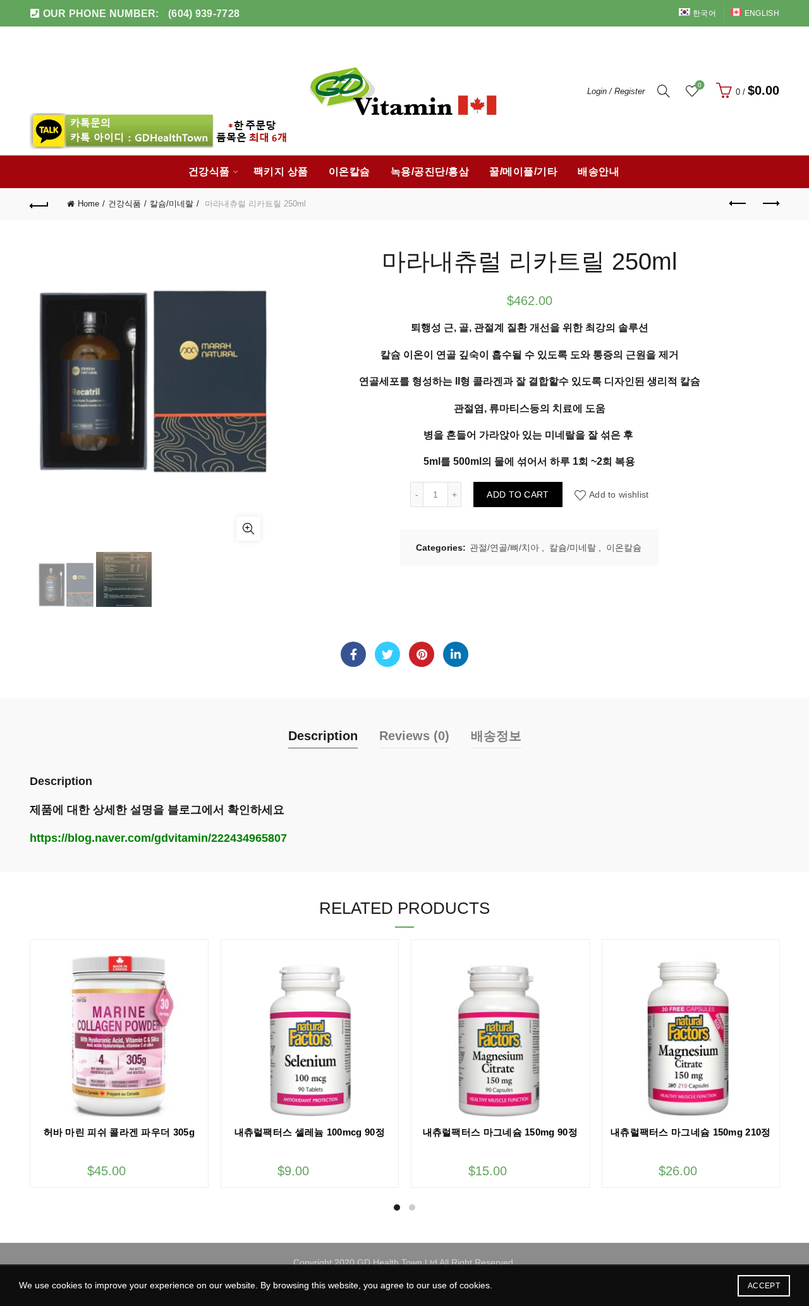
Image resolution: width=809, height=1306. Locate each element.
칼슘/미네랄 (171, 203)
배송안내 (598, 171)
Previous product (738, 204)
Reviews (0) (414, 736)
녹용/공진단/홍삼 (430, 171)
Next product (770, 204)
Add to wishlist (619, 494)
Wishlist (700, 84)
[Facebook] (353, 654)
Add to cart (518, 494)
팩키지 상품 (280, 171)
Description (323, 736)
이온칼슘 (349, 171)
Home (88, 203)
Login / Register (616, 91)
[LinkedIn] (455, 654)
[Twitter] (387, 654)
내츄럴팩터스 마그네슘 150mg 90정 (500, 1132)
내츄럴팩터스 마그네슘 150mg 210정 (691, 1132)
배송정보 (496, 736)
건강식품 (209, 171)
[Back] (39, 204)
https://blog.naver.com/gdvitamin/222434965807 (158, 838)
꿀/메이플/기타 (523, 171)
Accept (764, 1285)
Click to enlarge (248, 529)
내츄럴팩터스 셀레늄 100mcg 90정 (309, 1132)
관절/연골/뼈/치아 (504, 547)
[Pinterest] (421, 654)
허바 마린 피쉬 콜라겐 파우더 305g (119, 1132)
